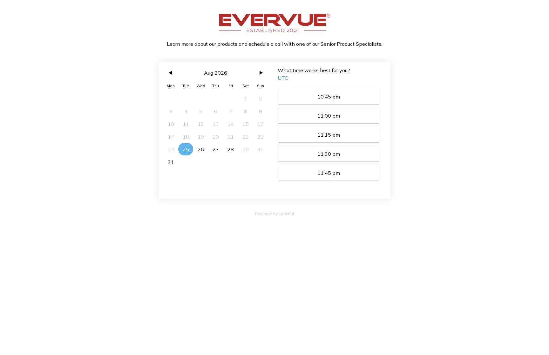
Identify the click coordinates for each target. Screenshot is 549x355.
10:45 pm (328, 96)
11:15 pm (328, 135)
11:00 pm (328, 116)
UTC (283, 78)
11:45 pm (328, 173)
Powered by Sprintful (274, 213)
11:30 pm (328, 154)
